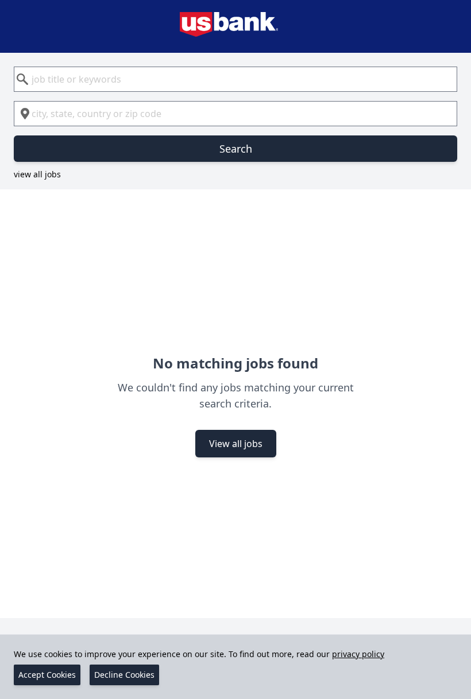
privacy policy (358, 653)
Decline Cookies (124, 674)
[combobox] (235, 79)
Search (235, 149)
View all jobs (235, 443)
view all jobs (37, 174)
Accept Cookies (47, 674)
